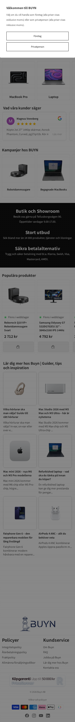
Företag (37, 36)
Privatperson (37, 46)
